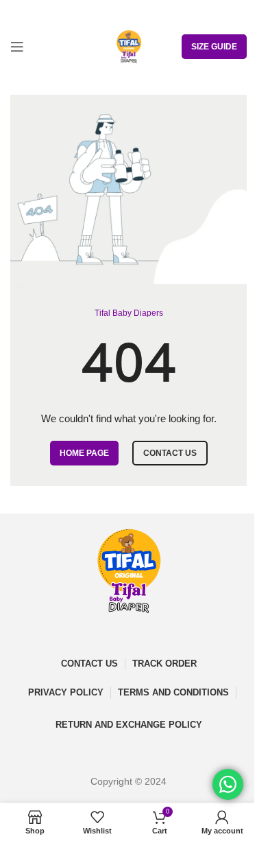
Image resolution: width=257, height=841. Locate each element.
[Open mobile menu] (17, 46)
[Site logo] (129, 46)
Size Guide (214, 46)
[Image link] (129, 570)
